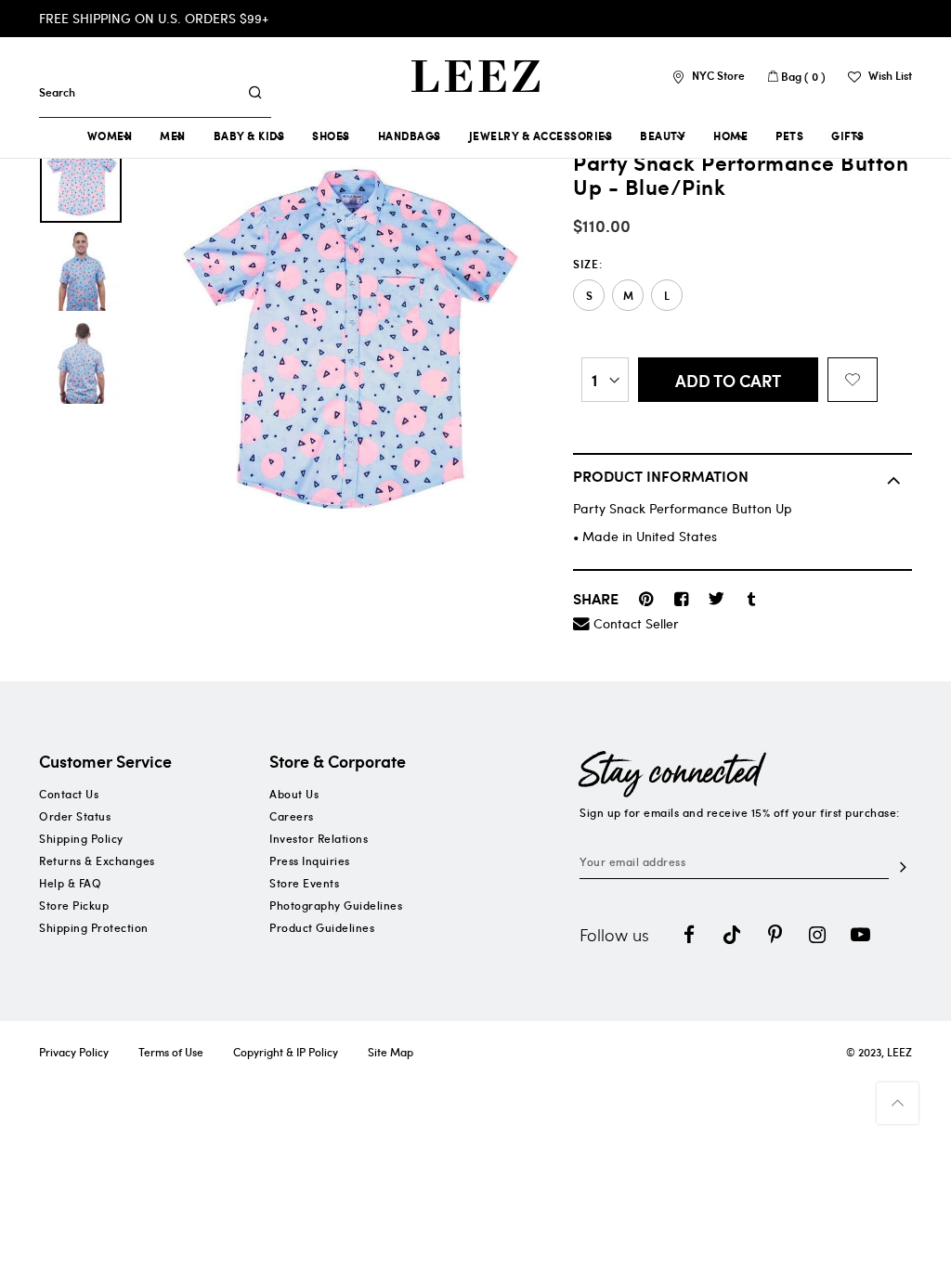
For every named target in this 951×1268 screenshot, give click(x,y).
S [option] (589, 296)
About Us (294, 793)
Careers (291, 816)
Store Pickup (74, 905)
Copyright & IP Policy (285, 1051)
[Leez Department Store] (475, 76)
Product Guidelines (321, 927)
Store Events (304, 882)
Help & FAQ (70, 882)
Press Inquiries (309, 860)
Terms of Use (170, 1051)
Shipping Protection (94, 927)
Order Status (75, 816)
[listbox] (742, 295)
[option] (81, 177)
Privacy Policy (74, 1051)
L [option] (667, 296)
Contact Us (68, 793)
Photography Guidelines (335, 905)
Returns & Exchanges (97, 860)
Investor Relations (318, 838)
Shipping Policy (81, 838)
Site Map (390, 1051)
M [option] (628, 296)
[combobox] (138, 92)
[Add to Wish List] (852, 379)
